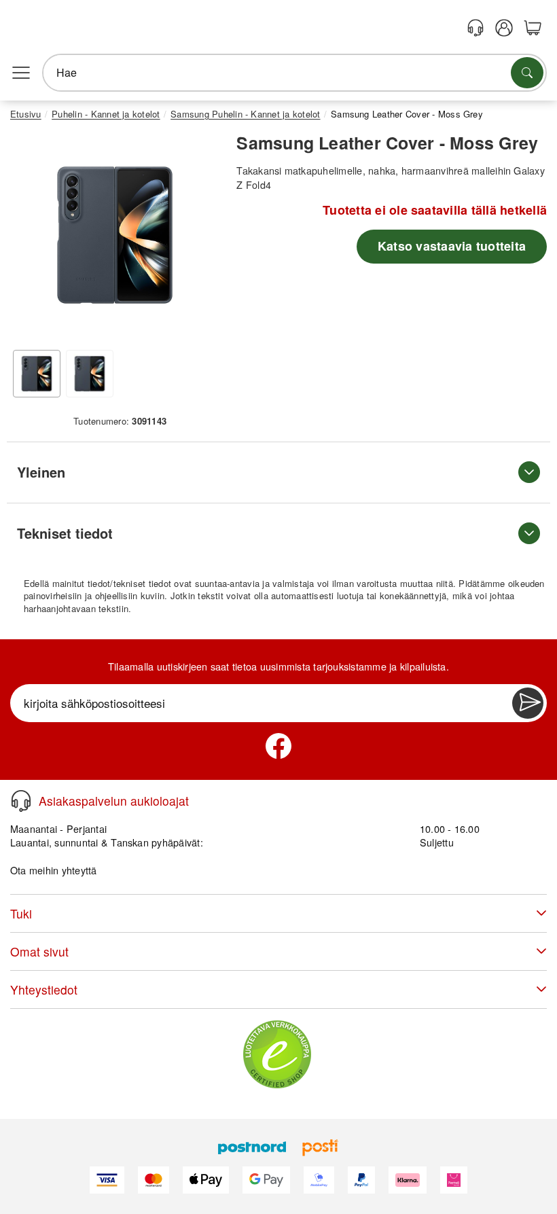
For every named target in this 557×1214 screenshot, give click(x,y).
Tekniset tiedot (65, 533)
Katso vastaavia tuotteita (452, 246)
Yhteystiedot (43, 989)
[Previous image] (30, 238)
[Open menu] (21, 73)
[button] (115, 235)
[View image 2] (89, 373)
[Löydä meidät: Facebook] (278, 746)
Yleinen (41, 472)
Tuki (21, 913)
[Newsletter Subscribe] (527, 703)
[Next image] (199, 238)
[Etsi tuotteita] (527, 72)
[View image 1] (36, 373)
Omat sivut (39, 951)
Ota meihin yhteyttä (53, 870)
